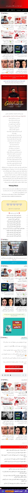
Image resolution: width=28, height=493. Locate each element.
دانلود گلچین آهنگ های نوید (14, 219)
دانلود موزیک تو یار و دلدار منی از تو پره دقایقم (15, 461)
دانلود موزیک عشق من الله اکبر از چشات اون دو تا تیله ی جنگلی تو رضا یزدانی (15, 476)
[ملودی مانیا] (14, 3)
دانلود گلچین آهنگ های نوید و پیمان (14, 236)
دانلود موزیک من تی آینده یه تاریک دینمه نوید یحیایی (14, 76)
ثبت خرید (14, 262)
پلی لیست (19, 10)
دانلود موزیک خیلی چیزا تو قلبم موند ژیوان (16, 450)
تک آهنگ (13, 10)
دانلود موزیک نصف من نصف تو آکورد (17, 469)
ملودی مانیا (14, 133)
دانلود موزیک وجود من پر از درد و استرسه (16, 452)
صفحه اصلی (24, 10)
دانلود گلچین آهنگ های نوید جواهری (14, 230)
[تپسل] (0, 488)
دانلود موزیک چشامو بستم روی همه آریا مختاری (15, 483)
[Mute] (4, 254)
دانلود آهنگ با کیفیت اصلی (14, 366)
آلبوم (8, 10)
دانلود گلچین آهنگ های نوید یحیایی (14, 215)
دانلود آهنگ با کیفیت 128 (14, 370)
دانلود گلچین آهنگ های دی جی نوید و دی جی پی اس (13, 228)
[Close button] (27, 488)
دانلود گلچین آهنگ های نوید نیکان (14, 234)
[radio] (20, 205)
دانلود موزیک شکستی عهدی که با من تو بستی (15, 459)
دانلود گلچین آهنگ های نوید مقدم (14, 221)
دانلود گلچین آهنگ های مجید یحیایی (13, 217)
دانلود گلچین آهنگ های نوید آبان (13, 223)
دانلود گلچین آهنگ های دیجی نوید (14, 226)
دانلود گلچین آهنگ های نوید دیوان (14, 224)
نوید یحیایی (8, 113)
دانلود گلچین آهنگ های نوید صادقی (14, 232)
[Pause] (2, 254)
